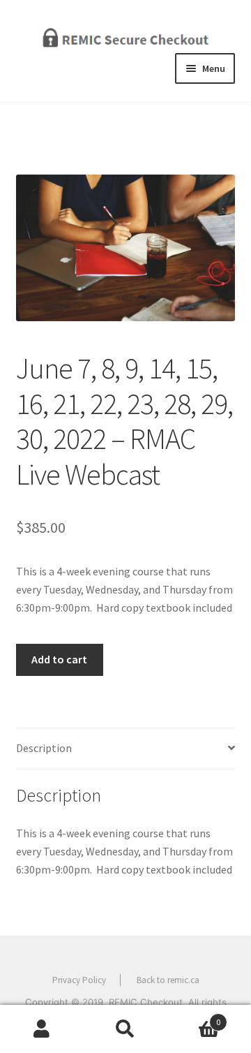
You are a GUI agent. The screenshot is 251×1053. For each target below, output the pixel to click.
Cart (193, 1017)
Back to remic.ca (168, 980)
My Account (42, 1029)
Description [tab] (44, 748)
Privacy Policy (79, 980)
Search (125, 1029)
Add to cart (59, 659)
